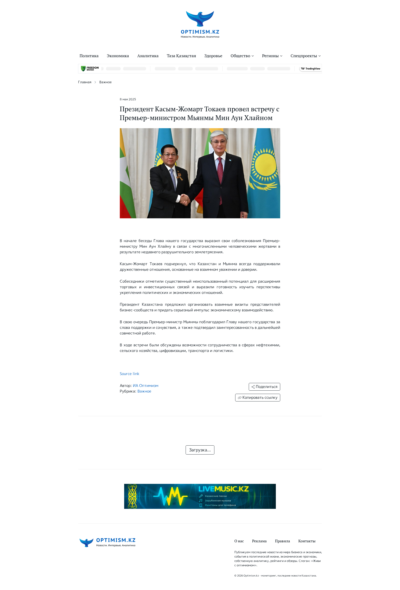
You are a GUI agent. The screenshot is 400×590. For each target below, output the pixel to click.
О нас (239, 541)
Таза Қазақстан (181, 55)
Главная (84, 82)
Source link (129, 373)
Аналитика (148, 55)
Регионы (270, 55)
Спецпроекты (304, 55)
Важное (105, 82)
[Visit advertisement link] (200, 496)
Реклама (259, 541)
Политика (89, 55)
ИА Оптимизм (145, 385)
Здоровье (213, 55)
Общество (240, 55)
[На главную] (200, 24)
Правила (282, 541)
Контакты (306, 541)
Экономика (118, 55)
